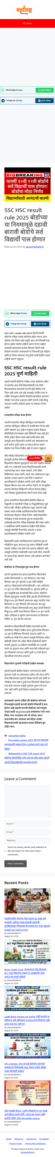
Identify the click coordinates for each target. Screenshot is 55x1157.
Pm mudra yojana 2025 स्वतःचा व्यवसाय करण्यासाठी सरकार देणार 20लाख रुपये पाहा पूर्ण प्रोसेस (26, 744)
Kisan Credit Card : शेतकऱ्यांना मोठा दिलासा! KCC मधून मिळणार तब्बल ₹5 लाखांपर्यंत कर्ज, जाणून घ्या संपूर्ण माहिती (25, 973)
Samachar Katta (17, 736)
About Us (18, 1139)
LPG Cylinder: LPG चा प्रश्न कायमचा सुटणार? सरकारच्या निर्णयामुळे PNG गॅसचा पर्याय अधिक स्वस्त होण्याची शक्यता (25, 1067)
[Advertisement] (27, 58)
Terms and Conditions (35, 1143)
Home (8, 1139)
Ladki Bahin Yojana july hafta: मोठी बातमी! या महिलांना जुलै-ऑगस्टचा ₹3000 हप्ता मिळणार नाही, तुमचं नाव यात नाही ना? (27, 1020)
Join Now (46, 90)
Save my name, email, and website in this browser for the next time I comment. (27, 851)
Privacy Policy (15, 1143)
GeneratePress (27, 1152)
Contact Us (31, 1139)
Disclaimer (44, 1139)
